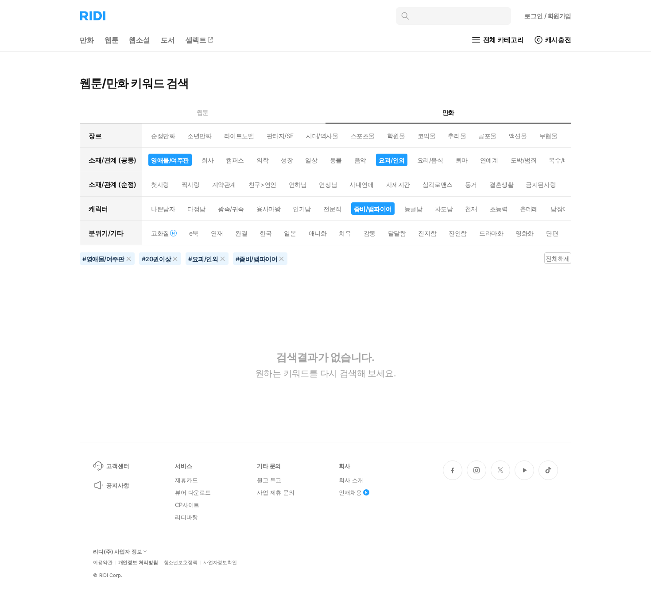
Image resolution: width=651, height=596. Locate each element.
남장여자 (562, 209)
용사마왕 (268, 209)
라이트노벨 (239, 135)
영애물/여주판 (170, 160)
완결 (241, 233)
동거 (471, 184)
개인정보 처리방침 (138, 562)
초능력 (499, 209)
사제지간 (398, 184)
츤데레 (529, 209)
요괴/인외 (392, 160)
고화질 (160, 233)
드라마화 (491, 233)
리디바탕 (186, 517)
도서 (168, 39)
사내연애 (361, 184)
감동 (370, 233)
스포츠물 (363, 135)
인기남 (302, 209)
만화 (87, 39)
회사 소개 (351, 480)
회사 (207, 160)
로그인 (547, 15)
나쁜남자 (163, 209)
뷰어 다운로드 (193, 492)
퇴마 (462, 160)
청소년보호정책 (181, 562)
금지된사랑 (541, 184)
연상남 (328, 184)
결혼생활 (501, 184)
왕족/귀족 (231, 209)
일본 (290, 233)
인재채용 (350, 492)
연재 (217, 233)
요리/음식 (430, 160)
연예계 (489, 160)
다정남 (196, 209)
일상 (311, 160)
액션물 (518, 135)
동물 (336, 160)
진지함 (427, 233)
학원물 (396, 135)
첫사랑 (160, 184)
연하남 (298, 184)
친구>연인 (262, 184)
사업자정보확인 (220, 562)
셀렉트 (196, 39)
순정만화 (163, 135)
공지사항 (117, 485)
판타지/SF (280, 135)
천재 (471, 209)
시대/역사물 (322, 135)
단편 (552, 233)
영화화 (524, 233)
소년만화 (199, 135)
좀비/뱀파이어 (373, 209)
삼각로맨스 (437, 184)
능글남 (413, 209)
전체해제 (558, 258)
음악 (360, 160)
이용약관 (102, 562)
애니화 (318, 233)
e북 (193, 233)
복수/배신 (562, 160)
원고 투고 (269, 480)
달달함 (397, 233)
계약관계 (224, 184)
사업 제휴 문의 (275, 492)
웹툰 (112, 39)
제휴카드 (186, 480)
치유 (345, 233)
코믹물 (427, 135)
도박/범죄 (524, 160)
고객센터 (117, 465)
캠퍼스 (235, 160)
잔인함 (458, 233)
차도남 (444, 209)
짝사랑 (191, 184)
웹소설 (139, 39)
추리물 (457, 135)
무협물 (548, 135)
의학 (262, 160)
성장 (287, 160)
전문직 (332, 209)
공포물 (487, 135)
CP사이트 (187, 504)
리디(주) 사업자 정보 (117, 552)
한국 (265, 233)
